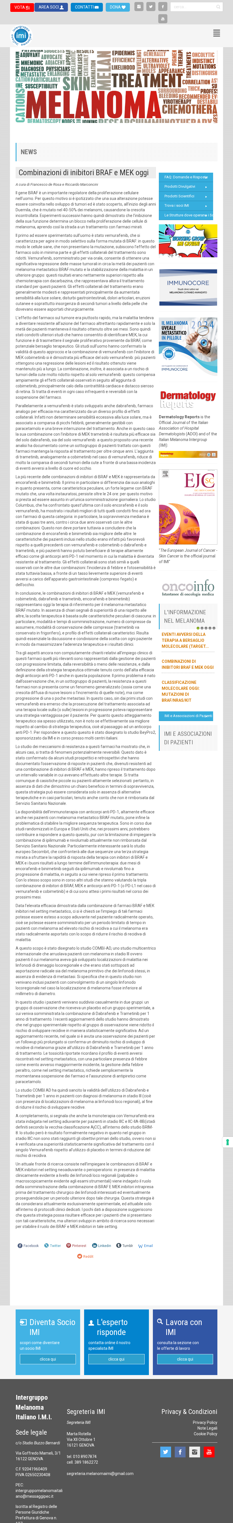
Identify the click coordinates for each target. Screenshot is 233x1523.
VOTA (20, 7)
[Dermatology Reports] (188, 399)
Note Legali (207, 1428)
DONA (116, 7)
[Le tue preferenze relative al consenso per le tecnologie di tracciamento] (227, 1142)
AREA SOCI (49, 7)
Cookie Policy (205, 1434)
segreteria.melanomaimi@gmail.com (100, 1473)
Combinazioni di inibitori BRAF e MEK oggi (83, 172)
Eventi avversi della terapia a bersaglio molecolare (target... (185, 640)
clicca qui (48, 1359)
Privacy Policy (205, 1422)
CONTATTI (85, 7)
